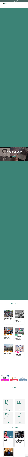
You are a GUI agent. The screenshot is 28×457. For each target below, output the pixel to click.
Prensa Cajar (6, 321)
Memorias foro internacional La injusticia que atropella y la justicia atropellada (19, 320)
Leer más (14, 156)
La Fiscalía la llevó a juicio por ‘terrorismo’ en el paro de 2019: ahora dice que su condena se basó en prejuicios (19, 441)
